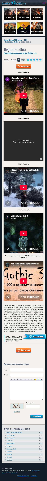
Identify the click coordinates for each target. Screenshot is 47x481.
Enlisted (9, 457)
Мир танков (10, 438)
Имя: (5, 370)
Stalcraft (9, 451)
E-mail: (6, 375)
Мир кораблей (11, 449)
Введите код (30, 403)
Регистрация (23, 66)
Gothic (6, 60)
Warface (9, 446)
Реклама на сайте (23, 476)
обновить (17, 412)
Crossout (9, 441)
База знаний (38, 336)
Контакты (34, 476)
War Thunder (11, 435)
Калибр (9, 454)
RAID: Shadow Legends (14, 432)
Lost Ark (9, 460)
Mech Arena (10, 443)
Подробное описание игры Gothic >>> (20, 53)
